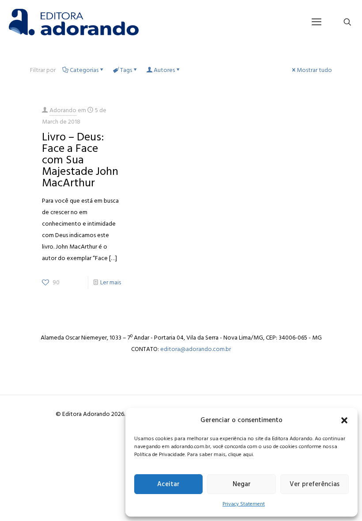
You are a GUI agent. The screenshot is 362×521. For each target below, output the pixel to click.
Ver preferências (314, 484)
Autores (164, 70)
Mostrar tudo (314, 70)
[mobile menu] (316, 22)
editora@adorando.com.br (195, 349)
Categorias (84, 70)
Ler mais (110, 282)
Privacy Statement (243, 504)
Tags (126, 70)
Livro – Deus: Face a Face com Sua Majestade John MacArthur (80, 160)
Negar (242, 484)
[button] (344, 420)
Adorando (62, 110)
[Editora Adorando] (74, 22)
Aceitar (168, 484)
